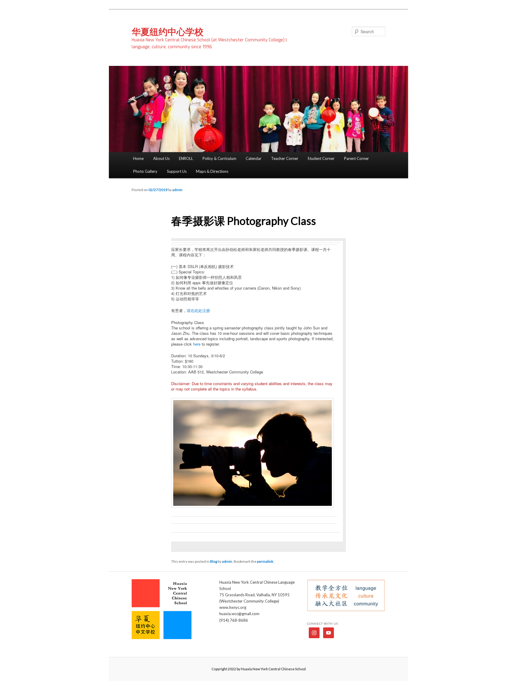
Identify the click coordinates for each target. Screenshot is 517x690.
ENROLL (186, 158)
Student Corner (321, 158)
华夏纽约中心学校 (167, 31)
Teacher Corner (284, 158)
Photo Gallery (145, 171)
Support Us (177, 171)
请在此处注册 (198, 310)
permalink (265, 561)
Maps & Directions (212, 171)
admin (177, 189)
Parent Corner (356, 158)
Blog (213, 561)
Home (138, 158)
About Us (161, 158)
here (197, 344)
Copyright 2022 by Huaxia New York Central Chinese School (259, 669)
